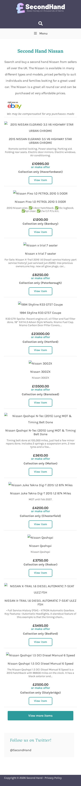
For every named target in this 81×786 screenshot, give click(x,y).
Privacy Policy (53, 778)
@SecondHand (20, 750)
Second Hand (34, 778)
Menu (43, 33)
